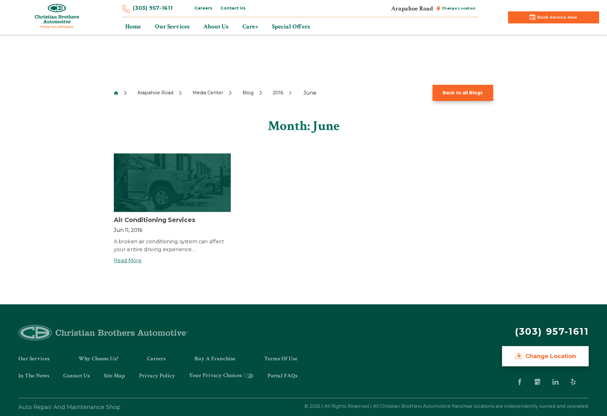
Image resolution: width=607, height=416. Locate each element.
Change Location (459, 8)
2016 (278, 93)
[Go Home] (116, 93)
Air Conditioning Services (154, 220)
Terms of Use (280, 358)
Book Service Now (557, 17)
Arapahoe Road (155, 93)
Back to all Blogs (463, 93)
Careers (203, 8)
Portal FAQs (282, 375)
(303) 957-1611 (153, 8)
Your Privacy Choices (216, 375)
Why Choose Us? (98, 358)
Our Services (34, 358)
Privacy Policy (157, 375)
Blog (248, 93)
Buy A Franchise (215, 358)
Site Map (114, 375)
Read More (128, 261)
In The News (33, 375)
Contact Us (233, 8)
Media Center (208, 93)
